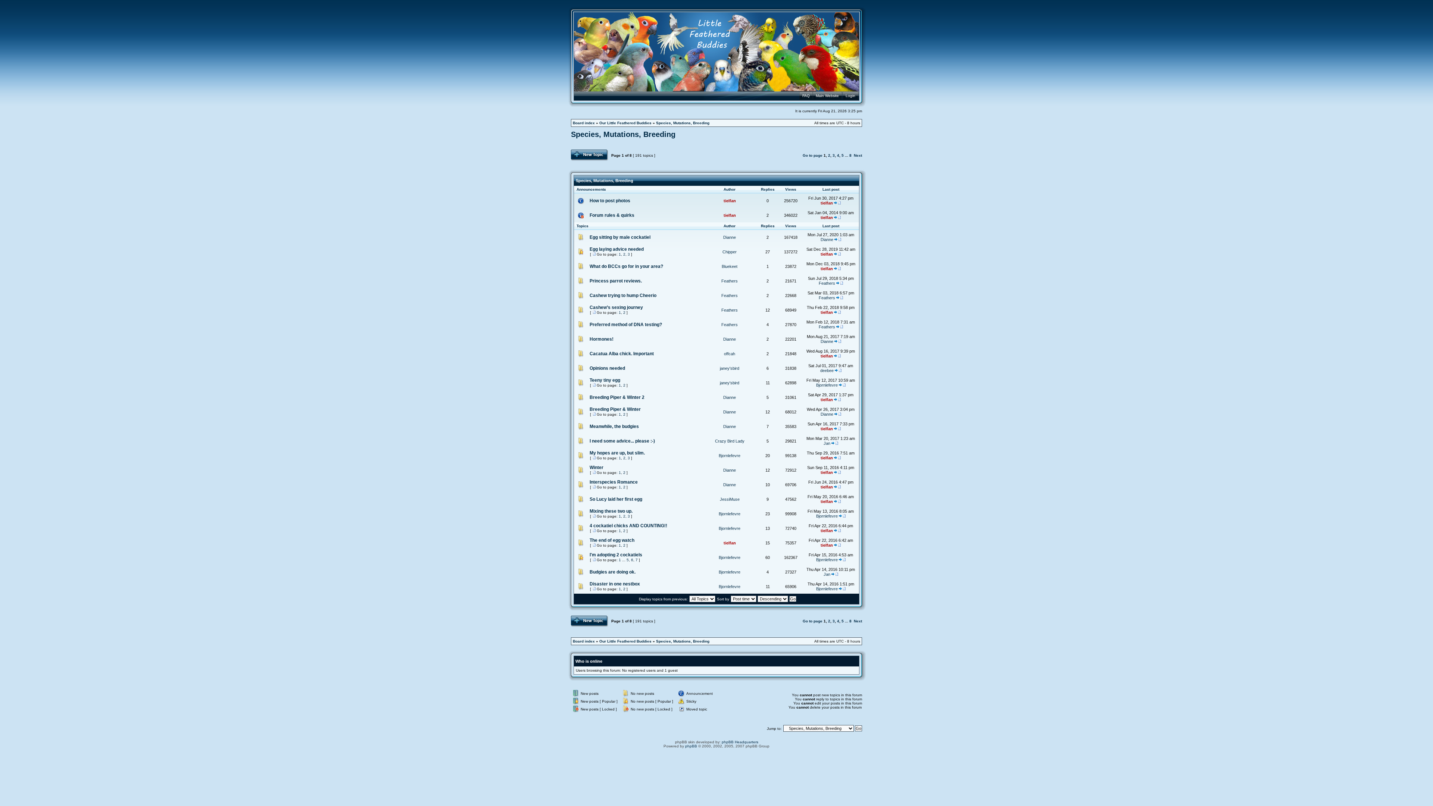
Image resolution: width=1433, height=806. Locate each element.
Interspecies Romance (614, 482)
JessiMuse (730, 499)
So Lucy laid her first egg (616, 499)
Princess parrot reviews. (616, 281)
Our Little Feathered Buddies (625, 123)
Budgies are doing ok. (613, 572)
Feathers (729, 281)
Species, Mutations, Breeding (682, 123)
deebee (827, 370)
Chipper (729, 252)
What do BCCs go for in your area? (626, 266)
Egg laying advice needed (617, 249)
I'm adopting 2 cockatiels (616, 554)
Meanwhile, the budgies (614, 426)
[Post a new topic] (589, 155)
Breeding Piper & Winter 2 (617, 397)
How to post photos (610, 200)
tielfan (730, 201)
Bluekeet (729, 266)
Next (858, 155)
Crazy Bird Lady (729, 441)
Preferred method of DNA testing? (626, 324)
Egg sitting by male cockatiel (620, 237)
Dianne (729, 237)
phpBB (691, 746)
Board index (584, 123)
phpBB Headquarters (740, 742)
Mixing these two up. (611, 511)
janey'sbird (729, 368)
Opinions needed (607, 368)
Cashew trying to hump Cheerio (623, 295)
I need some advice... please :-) (622, 441)
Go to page (812, 155)
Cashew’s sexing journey (616, 307)
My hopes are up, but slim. (617, 453)
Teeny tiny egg (605, 380)
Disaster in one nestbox (615, 584)
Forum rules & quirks (612, 215)
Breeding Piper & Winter (615, 409)
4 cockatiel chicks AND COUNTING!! (628, 525)
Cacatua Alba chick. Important (622, 353)
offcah (729, 354)
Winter (596, 467)
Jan (827, 443)
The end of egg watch (612, 540)
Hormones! (602, 339)
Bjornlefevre (827, 385)
